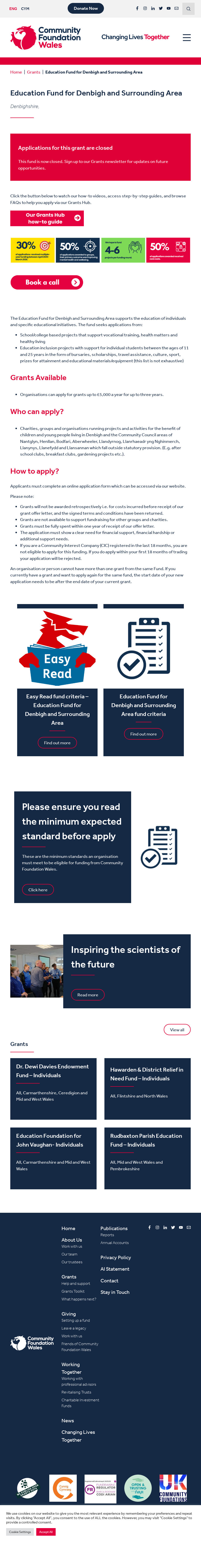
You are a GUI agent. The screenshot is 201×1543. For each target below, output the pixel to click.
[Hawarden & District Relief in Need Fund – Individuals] (147, 1089)
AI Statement (114, 1269)
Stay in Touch (114, 1292)
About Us (72, 1240)
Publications (114, 1228)
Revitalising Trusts (76, 1392)
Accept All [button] (46, 1532)
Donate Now (86, 8)
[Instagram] (145, 8)
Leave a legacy (74, 1328)
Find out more (57, 742)
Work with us (72, 1246)
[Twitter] (161, 8)
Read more (87, 994)
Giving (69, 1314)
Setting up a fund (76, 1320)
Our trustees (72, 1262)
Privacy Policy (115, 1257)
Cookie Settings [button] (20, 1532)
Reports (107, 1235)
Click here (38, 889)
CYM (25, 8)
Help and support (76, 1283)
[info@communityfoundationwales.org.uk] (176, 8)
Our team (69, 1254)
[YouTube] (169, 8)
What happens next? (79, 1299)
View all (177, 1029)
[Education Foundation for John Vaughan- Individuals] (53, 1158)
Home (16, 71)
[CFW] (45, 37)
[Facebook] (137, 8)
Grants (33, 71)
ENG (13, 8)
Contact (109, 1280)
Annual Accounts (114, 1242)
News (68, 1420)
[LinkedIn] (153, 8)
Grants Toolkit (73, 1291)
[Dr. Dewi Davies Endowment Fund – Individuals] (53, 1089)
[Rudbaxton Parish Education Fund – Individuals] (147, 1158)
